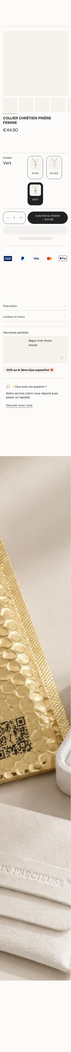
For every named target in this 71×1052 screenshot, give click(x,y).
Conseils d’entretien (20, 449)
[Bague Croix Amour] (14, 349)
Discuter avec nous (19, 405)
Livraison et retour (14, 316)
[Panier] (65, 14)
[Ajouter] (62, 357)
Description (10, 306)
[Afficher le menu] (5, 14)
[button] (35, 230)
